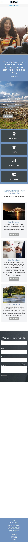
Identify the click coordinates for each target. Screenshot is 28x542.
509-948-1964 (16, 528)
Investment (14, 537)
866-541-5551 (16, 527)
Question (3, 365)
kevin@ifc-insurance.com (14, 531)
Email (2, 348)
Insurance (14, 540)
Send (4, 377)
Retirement (14, 536)
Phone (3, 356)
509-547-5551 (16, 525)
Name (2, 340)
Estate (14, 539)
